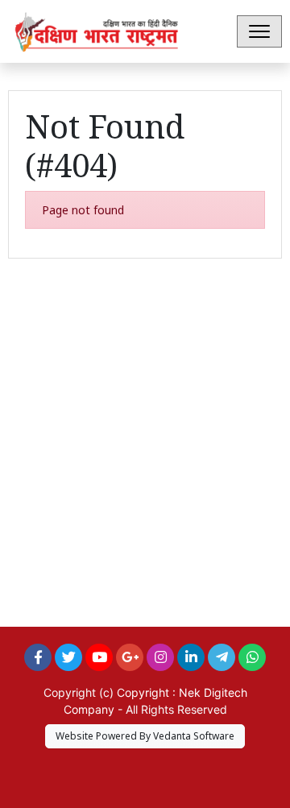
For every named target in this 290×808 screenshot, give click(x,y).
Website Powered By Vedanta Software (145, 736)
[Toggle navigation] (259, 31)
